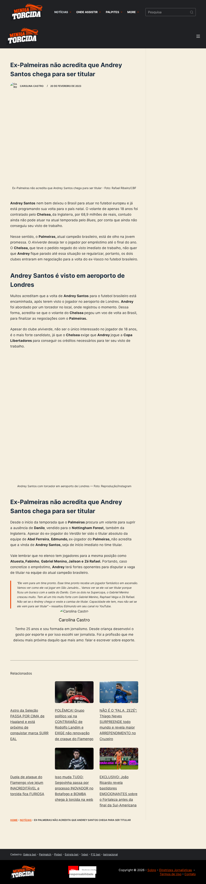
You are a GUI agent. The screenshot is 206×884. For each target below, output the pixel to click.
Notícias (26, 820)
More (131, 12)
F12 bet (95, 854)
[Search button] (192, 12)
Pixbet (58, 854)
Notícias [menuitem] (61, 12)
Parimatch (45, 854)
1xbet (84, 854)
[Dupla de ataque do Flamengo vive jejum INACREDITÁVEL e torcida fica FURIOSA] (29, 759)
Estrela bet (71, 854)
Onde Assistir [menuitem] (87, 12)
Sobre (151, 870)
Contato (190, 874)
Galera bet (29, 854)
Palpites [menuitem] (112, 12)
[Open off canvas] (198, 36)
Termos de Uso (170, 874)
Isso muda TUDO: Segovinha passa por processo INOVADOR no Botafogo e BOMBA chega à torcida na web (74, 788)
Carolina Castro (74, 619)
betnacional (110, 854)
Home (14, 820)
